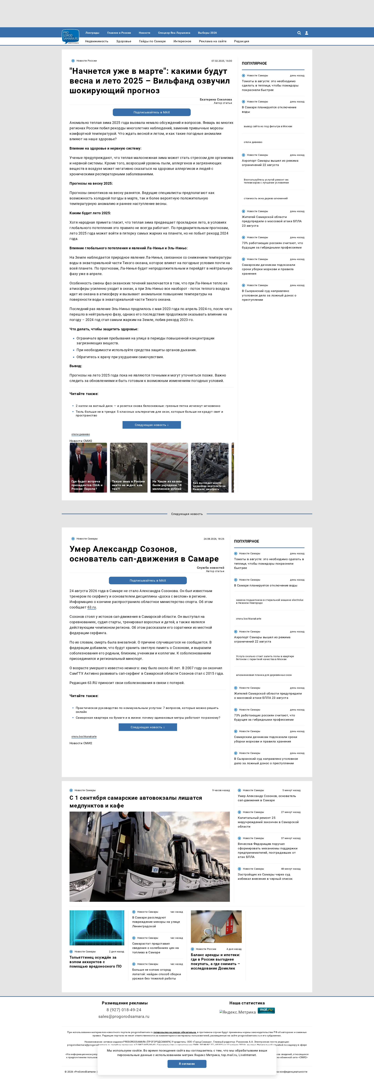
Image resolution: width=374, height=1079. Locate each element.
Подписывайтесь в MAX (152, 112)
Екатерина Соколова (216, 99)
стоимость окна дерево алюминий (266, 198)
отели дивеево (80, 434)
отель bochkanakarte (84, 736)
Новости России (87, 60)
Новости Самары (257, 75)
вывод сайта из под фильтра (262, 126)
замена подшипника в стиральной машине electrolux (269, 600)
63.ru (91, 607)
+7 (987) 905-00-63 (144, 1045)
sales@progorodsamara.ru (123, 1016)
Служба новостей (210, 567)
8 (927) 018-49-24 (124, 1010)
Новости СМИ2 (81, 441)
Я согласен (187, 1064)
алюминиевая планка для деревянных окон (264, 674)
